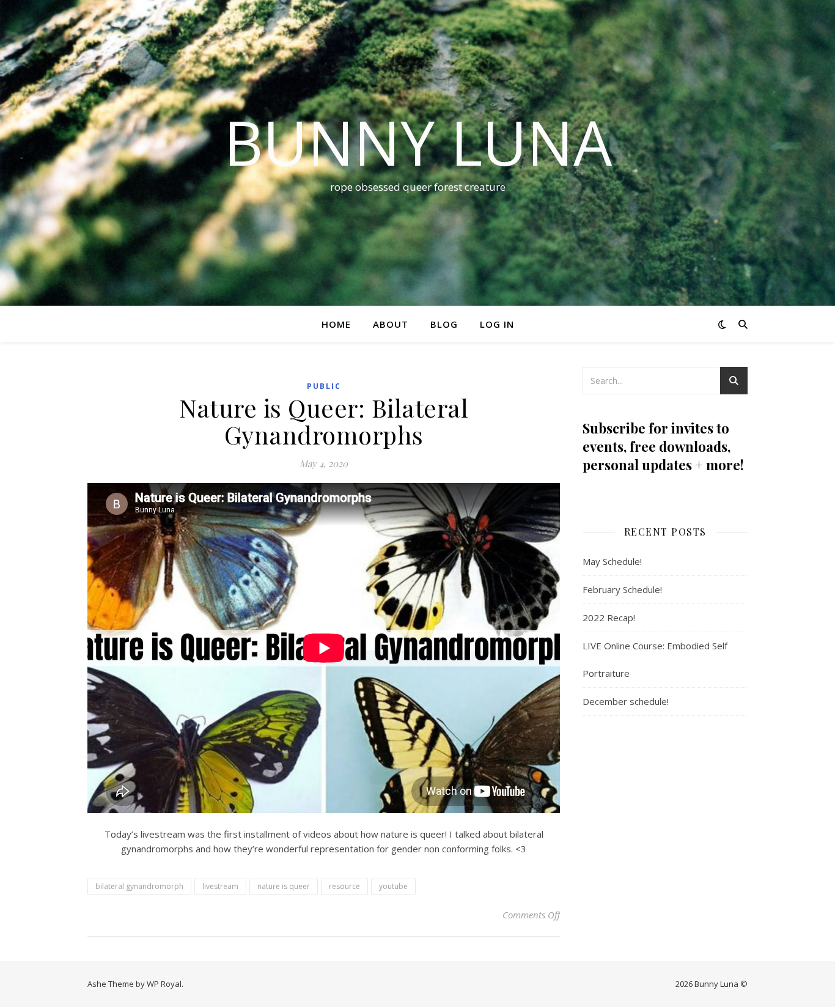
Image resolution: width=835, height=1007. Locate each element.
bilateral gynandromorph (139, 886)
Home (336, 324)
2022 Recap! (609, 617)
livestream (220, 886)
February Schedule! (622, 589)
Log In (497, 324)
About (390, 324)
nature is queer (283, 886)
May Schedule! (612, 561)
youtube (393, 886)
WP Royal (164, 983)
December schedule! (626, 701)
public (324, 386)
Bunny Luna (418, 141)
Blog (444, 324)
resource (344, 886)
